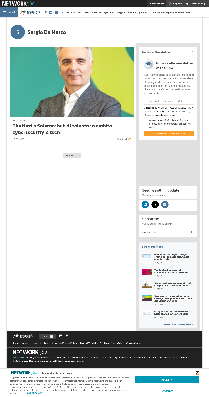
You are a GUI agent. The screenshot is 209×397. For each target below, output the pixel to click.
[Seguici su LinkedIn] (145, 204)
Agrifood (108, 12)
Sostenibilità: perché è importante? (172, 12)
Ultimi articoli (74, 12)
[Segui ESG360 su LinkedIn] (60, 336)
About (16, 343)
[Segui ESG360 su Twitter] (67, 336)
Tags (34, 343)
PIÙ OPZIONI (167, 391)
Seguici (46, 335)
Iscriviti (169, 133)
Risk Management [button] (137, 12)
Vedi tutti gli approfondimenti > (179, 324)
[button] (9, 12)
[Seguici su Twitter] (155, 204)
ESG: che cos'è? (92, 12)
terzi (152, 127)
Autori (25, 343)
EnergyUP (120, 12)
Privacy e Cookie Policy (64, 343)
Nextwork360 (19, 357)
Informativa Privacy (179, 111)
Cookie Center (134, 343)
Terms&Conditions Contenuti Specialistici (101, 343)
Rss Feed (44, 343)
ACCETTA (167, 380)
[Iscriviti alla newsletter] (165, 204)
